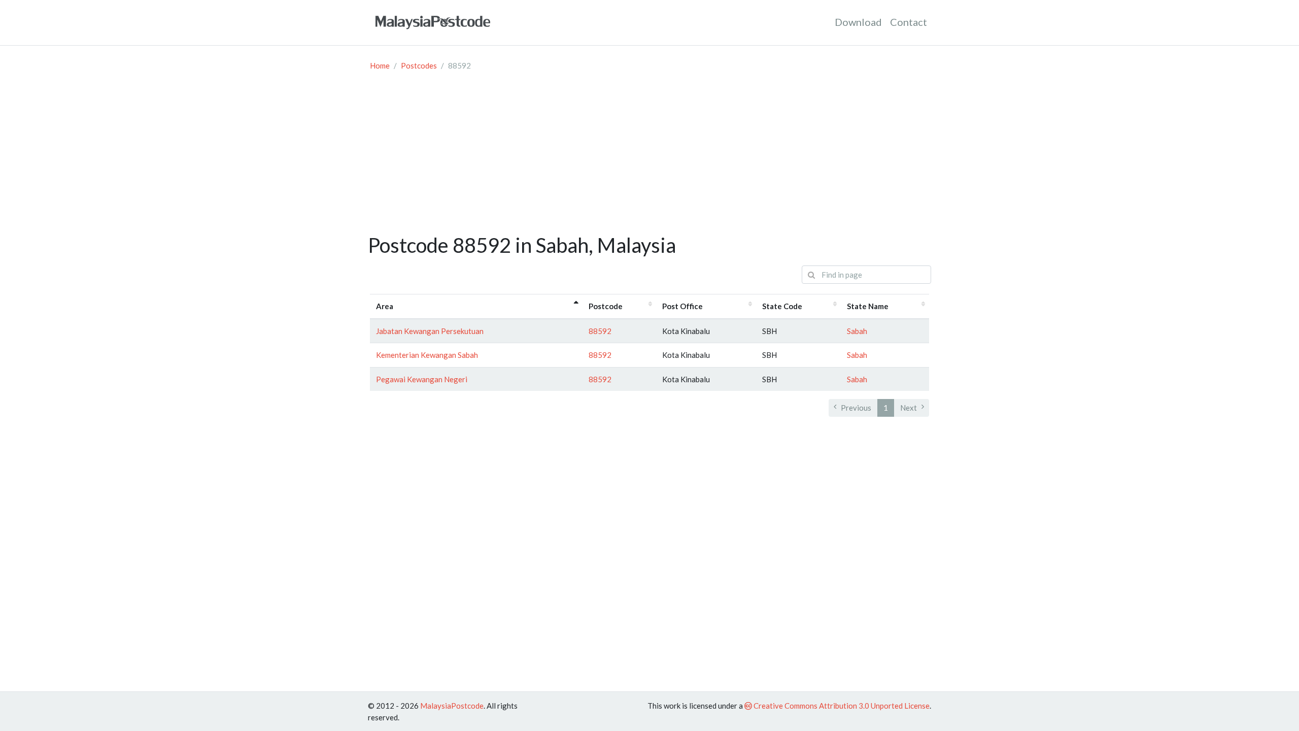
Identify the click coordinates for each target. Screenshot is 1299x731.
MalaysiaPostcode (452, 705)
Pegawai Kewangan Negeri (421, 379)
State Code (782, 306)
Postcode (606, 306)
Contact (908, 22)
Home (380, 65)
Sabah (857, 331)
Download (858, 22)
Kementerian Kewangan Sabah (427, 354)
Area (384, 306)
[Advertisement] (649, 157)
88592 (600, 331)
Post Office (682, 306)
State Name (867, 306)
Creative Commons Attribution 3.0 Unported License (841, 705)
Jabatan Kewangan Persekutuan (430, 331)
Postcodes (419, 65)
